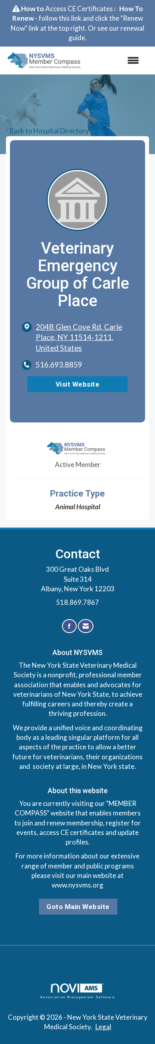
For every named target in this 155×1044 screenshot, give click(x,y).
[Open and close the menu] (116, 60)
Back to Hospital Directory (49, 131)
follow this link (60, 18)
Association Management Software (77, 997)
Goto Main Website (78, 907)
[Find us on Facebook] (69, 626)
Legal (103, 1026)
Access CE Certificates (79, 8)
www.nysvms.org (77, 885)
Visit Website (78, 384)
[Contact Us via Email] (85, 626)
